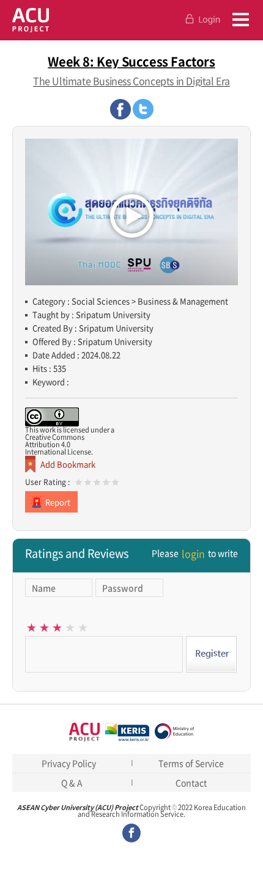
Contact (191, 782)
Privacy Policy (69, 763)
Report (57, 502)
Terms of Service (191, 763)
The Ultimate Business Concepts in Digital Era (131, 80)
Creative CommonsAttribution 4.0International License (58, 444)
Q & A (72, 782)
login (193, 553)
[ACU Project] (30, 20)
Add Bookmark (67, 464)
